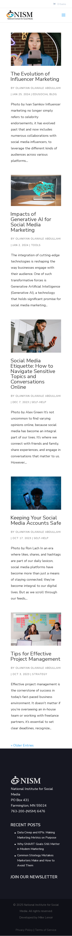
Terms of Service (45, 930)
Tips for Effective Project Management (35, 656)
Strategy (39, 674)
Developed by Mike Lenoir (36, 917)
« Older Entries (22, 745)
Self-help (39, 402)
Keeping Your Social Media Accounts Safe (36, 520)
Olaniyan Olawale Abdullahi (38, 88)
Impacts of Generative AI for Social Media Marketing (31, 221)
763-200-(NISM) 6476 (28, 811)
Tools (36, 245)
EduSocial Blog (45, 94)
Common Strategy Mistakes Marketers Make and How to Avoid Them (36, 860)
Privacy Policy (24, 930)
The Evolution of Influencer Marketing (35, 76)
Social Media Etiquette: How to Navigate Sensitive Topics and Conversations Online (33, 374)
